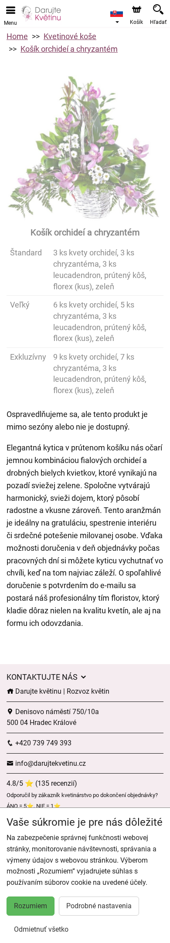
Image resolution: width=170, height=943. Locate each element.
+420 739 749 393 (42, 743)
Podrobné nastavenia (99, 906)
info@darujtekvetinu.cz (50, 763)
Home (17, 36)
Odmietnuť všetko (41, 929)
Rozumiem (30, 906)
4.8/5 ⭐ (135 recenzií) (42, 783)
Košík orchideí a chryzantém (69, 48)
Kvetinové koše (70, 36)
